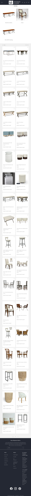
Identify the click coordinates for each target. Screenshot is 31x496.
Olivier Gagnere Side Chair (7, 271)
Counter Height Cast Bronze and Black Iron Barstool (8, 251)
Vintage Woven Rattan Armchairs (21, 340)
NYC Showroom (15, 459)
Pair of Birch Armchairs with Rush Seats (22, 363)
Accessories (6, 458)
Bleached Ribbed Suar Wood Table (22, 383)
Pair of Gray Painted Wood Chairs (8, 292)
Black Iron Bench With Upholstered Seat (8, 207)
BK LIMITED (6, 464)
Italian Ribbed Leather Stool (21, 186)
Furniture (5, 456)
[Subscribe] (23, 448)
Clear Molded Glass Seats (7, 186)
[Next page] (18, 436)
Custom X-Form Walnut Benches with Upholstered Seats (22, 207)
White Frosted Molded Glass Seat (8, 164)
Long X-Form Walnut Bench (7, 101)
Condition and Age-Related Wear (15, 463)
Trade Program (15, 454)
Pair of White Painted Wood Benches (8, 60)
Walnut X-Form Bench (20, 122)
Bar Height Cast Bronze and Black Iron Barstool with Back (8, 341)
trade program (24, 458)
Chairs (22, 22)
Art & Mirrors (6, 460)
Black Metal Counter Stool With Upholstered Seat (8, 384)
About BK (14, 456)
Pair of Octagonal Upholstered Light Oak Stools (8, 428)
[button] (2, 2)
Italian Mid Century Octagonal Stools (22, 228)
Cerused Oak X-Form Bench (7, 122)
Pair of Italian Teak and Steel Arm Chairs (22, 316)
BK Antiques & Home (11, 495)
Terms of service (22, 495)
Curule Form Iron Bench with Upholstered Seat (7, 229)
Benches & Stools (8, 22)
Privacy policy (17, 495)
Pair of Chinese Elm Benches (21, 60)
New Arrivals (6, 454)
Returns (14, 466)
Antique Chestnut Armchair (7, 362)
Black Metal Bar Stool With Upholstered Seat (21, 425)
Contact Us (15, 468)
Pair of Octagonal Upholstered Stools (21, 165)
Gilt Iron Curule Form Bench (7, 81)
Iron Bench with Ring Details (21, 81)
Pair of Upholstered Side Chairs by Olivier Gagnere (22, 271)
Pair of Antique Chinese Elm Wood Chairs (22, 294)
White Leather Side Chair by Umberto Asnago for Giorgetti (22, 406)
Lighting (5, 462)
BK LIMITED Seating (9, 39)
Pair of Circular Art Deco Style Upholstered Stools (7, 143)
